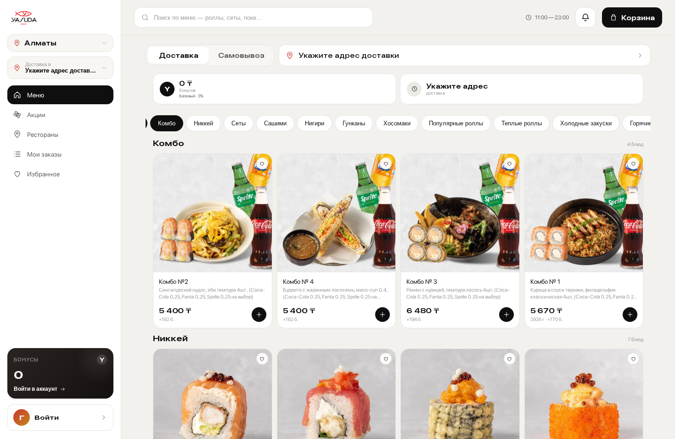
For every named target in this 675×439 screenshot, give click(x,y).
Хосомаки (397, 123)
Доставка (178, 55)
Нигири (314, 123)
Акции (36, 114)
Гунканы (354, 123)
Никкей (203, 123)
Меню (35, 95)
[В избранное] (262, 163)
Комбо (166, 123)
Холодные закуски (586, 123)
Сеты (238, 123)
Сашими (275, 123)
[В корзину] (259, 314)
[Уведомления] (585, 17)
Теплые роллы (521, 123)
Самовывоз (241, 55)
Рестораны (42, 134)
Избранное (43, 174)
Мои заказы (44, 154)
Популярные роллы (456, 123)
